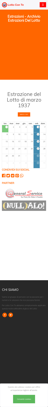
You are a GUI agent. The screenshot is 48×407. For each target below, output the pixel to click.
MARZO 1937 (24, 114)
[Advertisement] (24, 38)
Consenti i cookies (24, 399)
